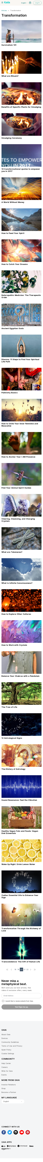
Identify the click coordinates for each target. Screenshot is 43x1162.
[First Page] (8, 969)
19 (18, 969)
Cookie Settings (8, 1054)
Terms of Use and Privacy (12, 1046)
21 (24, 969)
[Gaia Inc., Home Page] (7, 2)
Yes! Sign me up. (21, 1007)
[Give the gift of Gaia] (30, 3)
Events (4, 1075)
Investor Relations (9, 1085)
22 (27, 969)
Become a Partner (9, 1092)
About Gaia (6, 1034)
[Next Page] (31, 969)
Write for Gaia (7, 1071)
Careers (5, 1067)
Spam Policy (6, 1050)
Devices (5, 1038)
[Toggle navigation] (2, 2)
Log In (37, 3)
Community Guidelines (10, 1042)
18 (15, 969)
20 (21, 969)
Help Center (6, 1063)
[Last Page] (35, 969)
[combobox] (13, 1101)
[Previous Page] (12, 969)
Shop (4, 1088)
